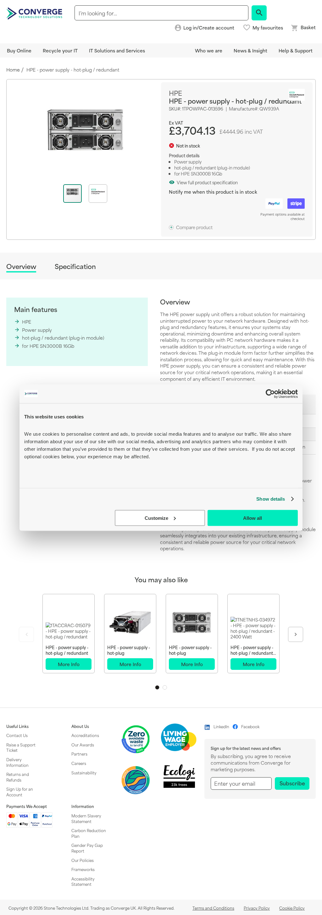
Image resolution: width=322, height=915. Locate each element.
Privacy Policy (257, 908)
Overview (21, 266)
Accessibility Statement (83, 881)
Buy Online (19, 50)
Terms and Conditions (213, 908)
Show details (270, 499)
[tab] (21, 267)
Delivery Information (17, 762)
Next (295, 634)
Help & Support (296, 50)
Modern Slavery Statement (86, 818)
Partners (79, 754)
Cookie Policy (292, 908)
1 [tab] (157, 687)
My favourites (268, 27)
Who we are (208, 50)
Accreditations (85, 735)
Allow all (252, 517)
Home (13, 70)
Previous (26, 634)
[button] (98, 193)
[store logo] (35, 12)
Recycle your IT (60, 50)
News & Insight (250, 50)
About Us (80, 726)
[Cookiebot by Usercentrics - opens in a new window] (270, 393)
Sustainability (84, 772)
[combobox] (161, 12)
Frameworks (83, 869)
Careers (78, 763)
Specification (75, 266)
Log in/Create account (208, 27)
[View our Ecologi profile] (179, 776)
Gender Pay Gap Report (87, 848)
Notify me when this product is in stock (213, 191)
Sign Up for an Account (19, 792)
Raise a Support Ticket (21, 747)
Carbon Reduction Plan (88, 833)
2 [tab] (165, 687)
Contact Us (17, 735)
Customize (156, 517)
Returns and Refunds (17, 777)
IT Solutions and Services (117, 50)
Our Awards (82, 744)
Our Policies (82, 860)
